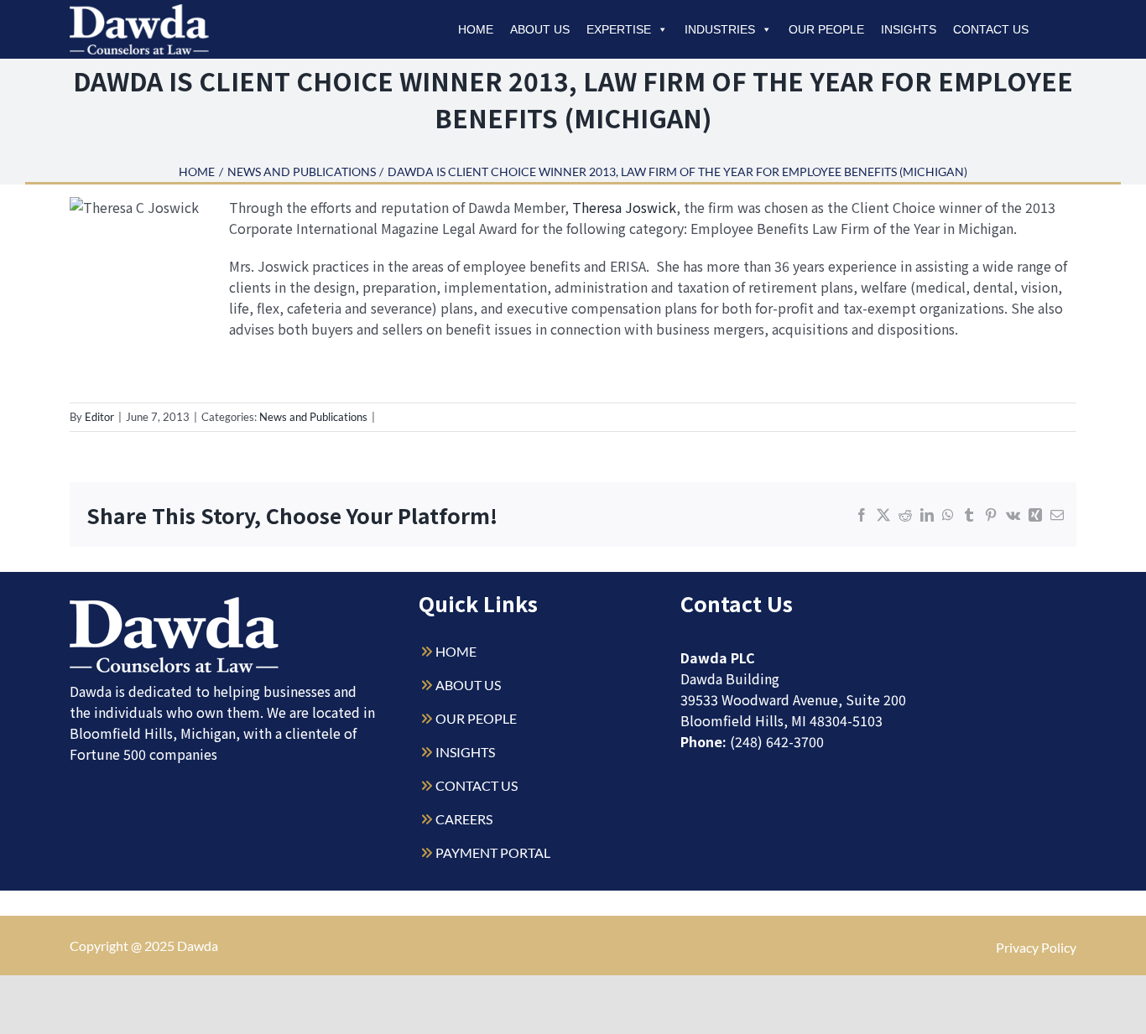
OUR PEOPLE (476, 718)
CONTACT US (476, 785)
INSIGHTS (465, 752)
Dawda (197, 945)
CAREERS (463, 819)
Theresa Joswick (624, 207)
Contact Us (991, 29)
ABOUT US (468, 685)
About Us (540, 29)
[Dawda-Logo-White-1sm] (174, 603)
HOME (456, 651)
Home (475, 29)
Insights (908, 29)
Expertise (618, 29)
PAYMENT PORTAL (492, 852)
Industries (720, 29)
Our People (826, 29)
